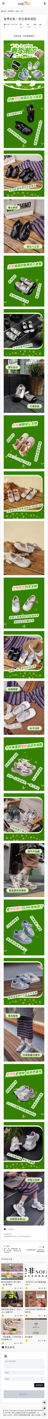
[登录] (44, 4)
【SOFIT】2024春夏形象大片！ (35, 1283)
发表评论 (39, 1385)
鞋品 (17, 11)
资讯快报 (11, 11)
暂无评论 (10, 1347)
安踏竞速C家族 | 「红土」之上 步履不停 (12, 1310)
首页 (4, 11)
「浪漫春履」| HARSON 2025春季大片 (12, 1338)
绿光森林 (28, 1337)
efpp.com (16, 1410)
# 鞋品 (11, 1229)
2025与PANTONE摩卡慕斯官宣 (35, 1310)
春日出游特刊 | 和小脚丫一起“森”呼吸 (11, 1283)
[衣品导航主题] (24, 3)
